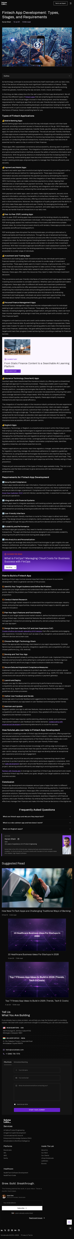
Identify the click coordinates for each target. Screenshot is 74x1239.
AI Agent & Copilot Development (15, 1133)
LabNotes (44, 1161)
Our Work (44, 1153)
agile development (12, 764)
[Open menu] (71, 3)
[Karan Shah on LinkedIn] (18, 839)
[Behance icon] (15, 1230)
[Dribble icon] (12, 1230)
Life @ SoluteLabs (47, 1158)
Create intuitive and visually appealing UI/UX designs (22, 631)
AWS (5, 1155)
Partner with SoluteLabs (11, 771)
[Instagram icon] (9, 1230)
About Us (44, 1150)
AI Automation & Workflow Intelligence (17, 1141)
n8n (5, 1153)
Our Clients (45, 1155)
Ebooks (44, 1164)
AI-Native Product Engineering (14, 1130)
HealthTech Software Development (16, 1173)
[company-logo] (4, 3)
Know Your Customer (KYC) (12, 493)
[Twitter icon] (5, 1230)
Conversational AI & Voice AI (13, 1136)
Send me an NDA (22, 1104)
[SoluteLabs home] (7, 1121)
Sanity (6, 1158)
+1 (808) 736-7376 (13, 1054)
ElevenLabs (8, 1150)
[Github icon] (19, 1230)
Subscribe (20, 1208)
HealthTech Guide (10, 1175)
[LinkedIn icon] (2, 1230)
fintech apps (30, 97)
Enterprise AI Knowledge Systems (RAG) (18, 1138)
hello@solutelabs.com (15, 1050)
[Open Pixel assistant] (70, 1228)
